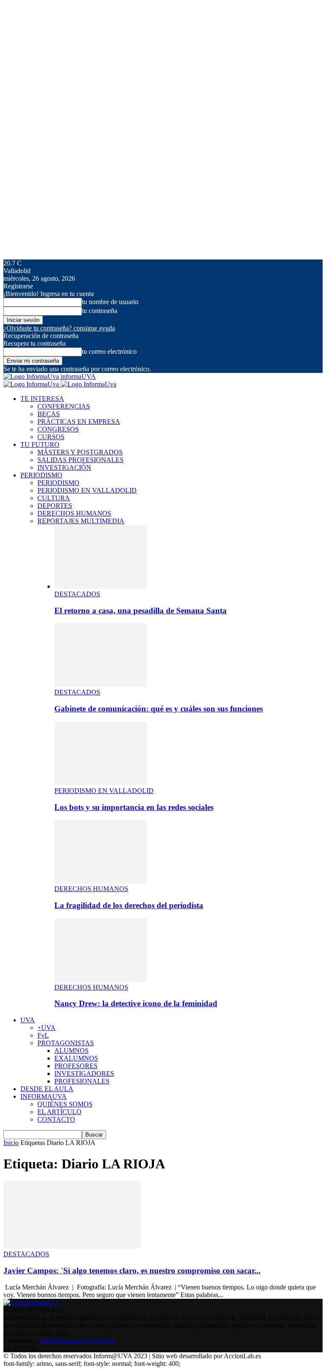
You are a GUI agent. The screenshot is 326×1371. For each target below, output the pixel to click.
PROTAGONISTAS (65, 1043)
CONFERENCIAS (63, 406)
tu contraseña (99, 310)
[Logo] (32, 384)
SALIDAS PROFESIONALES (80, 459)
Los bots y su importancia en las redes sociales (134, 807)
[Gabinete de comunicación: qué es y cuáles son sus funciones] (100, 684)
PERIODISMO (41, 475)
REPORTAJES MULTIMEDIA (80, 521)
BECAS (48, 414)
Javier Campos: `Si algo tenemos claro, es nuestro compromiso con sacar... (132, 1270)
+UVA (46, 1027)
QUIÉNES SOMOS (65, 1104)
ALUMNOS (71, 1050)
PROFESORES (76, 1065)
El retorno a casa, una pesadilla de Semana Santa (140, 610)
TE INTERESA (42, 398)
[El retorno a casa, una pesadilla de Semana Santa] (100, 586)
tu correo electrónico (109, 351)
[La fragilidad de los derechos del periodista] (100, 881)
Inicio (11, 1142)
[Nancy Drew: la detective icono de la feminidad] (100, 979)
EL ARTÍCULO (59, 1111)
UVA (27, 1020)
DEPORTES (54, 505)
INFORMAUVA (43, 1096)
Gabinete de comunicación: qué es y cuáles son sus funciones (158, 708)
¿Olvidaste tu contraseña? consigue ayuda (59, 328)
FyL (43, 1035)
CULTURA (53, 498)
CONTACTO (56, 1119)
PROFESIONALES (82, 1081)
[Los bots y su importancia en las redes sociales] (100, 783)
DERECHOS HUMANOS (74, 513)
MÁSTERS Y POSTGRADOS (80, 452)
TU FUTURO (39, 444)
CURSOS (51, 436)
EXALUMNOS (76, 1058)
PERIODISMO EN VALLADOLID (87, 490)
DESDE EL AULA (46, 1088)
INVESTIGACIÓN (64, 467)
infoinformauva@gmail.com (77, 1340)
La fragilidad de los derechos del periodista (128, 905)
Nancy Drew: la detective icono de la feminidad (135, 1003)
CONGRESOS (58, 429)
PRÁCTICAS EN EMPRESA (78, 421)
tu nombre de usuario (110, 301)
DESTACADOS (77, 594)
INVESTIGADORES (84, 1073)
